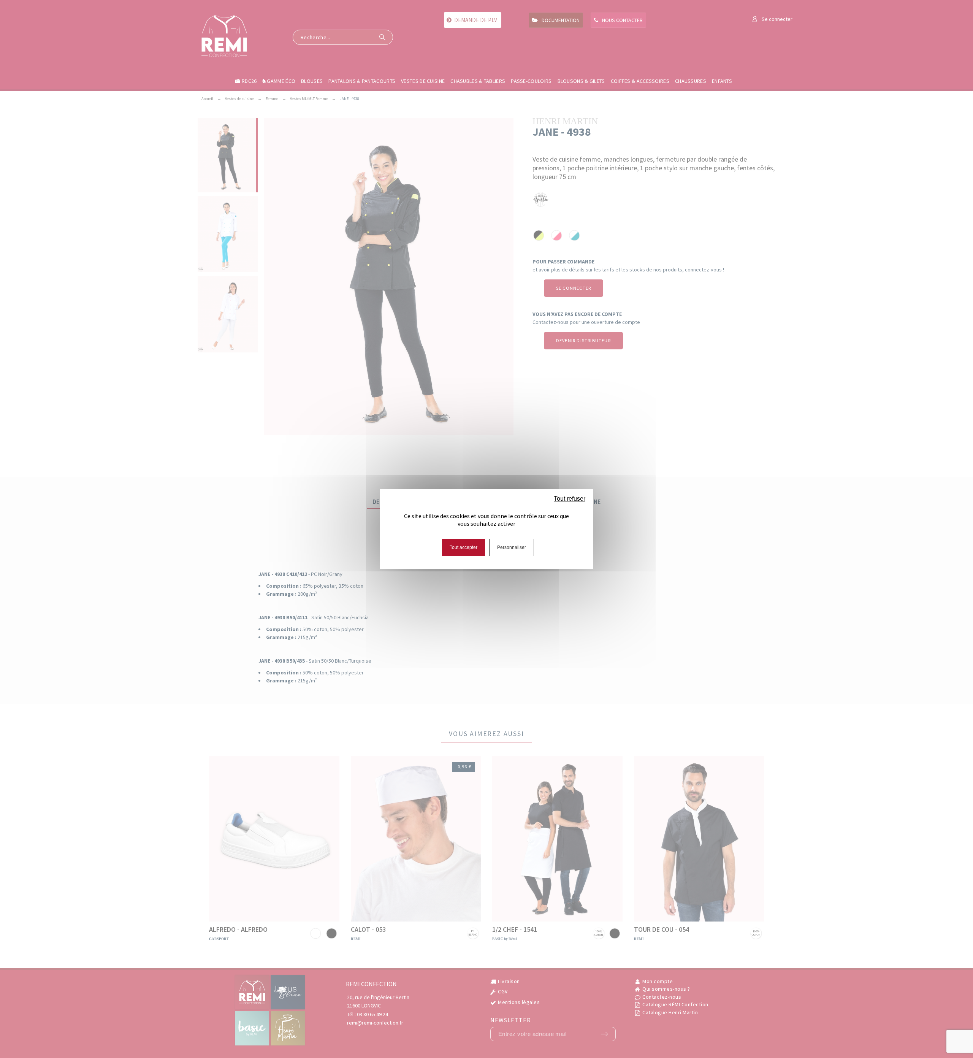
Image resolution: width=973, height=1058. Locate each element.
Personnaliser (511, 547)
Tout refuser (569, 498)
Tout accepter (463, 547)
